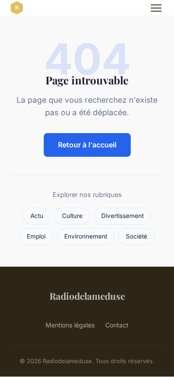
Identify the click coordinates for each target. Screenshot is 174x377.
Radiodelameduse (87, 295)
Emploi (36, 236)
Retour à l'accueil (87, 144)
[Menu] (156, 8)
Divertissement (122, 215)
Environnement (85, 236)
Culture (72, 215)
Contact (116, 325)
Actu (36, 215)
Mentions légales (70, 325)
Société (136, 236)
